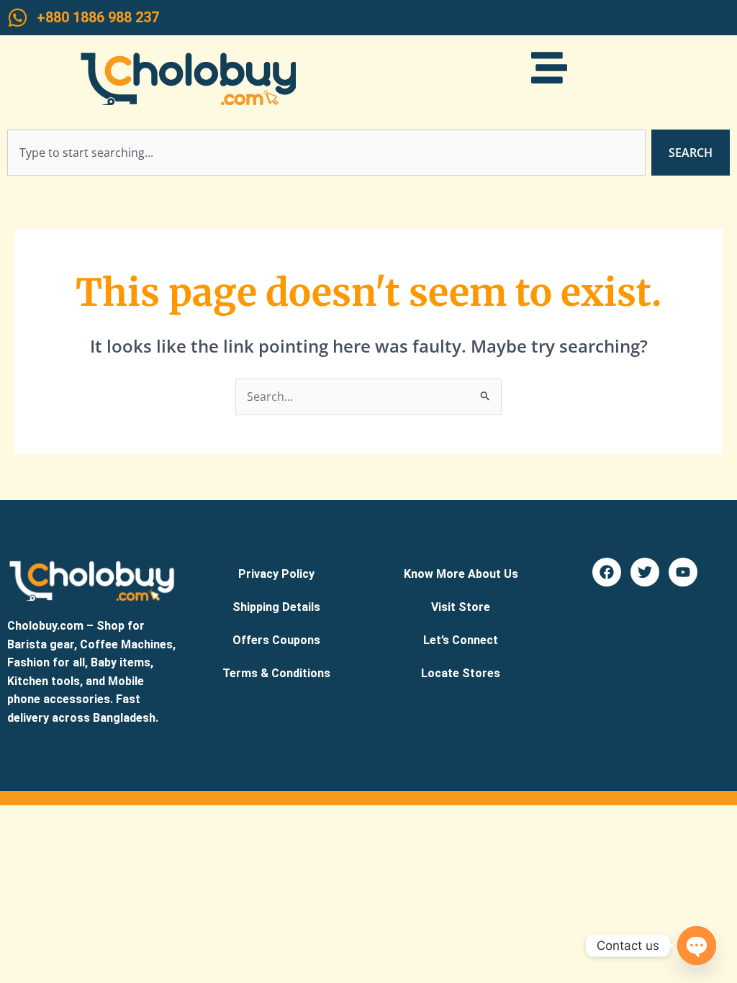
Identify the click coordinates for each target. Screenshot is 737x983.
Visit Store (460, 607)
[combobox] (326, 153)
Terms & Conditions (276, 673)
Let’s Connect (460, 640)
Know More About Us (461, 574)
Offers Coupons (276, 640)
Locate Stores (460, 673)
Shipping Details (276, 607)
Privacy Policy (276, 574)
